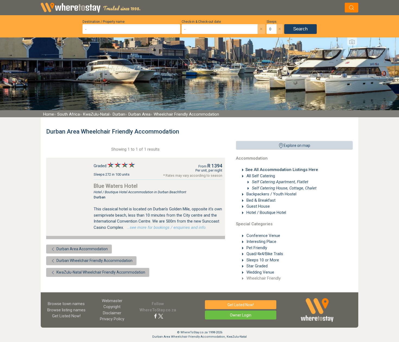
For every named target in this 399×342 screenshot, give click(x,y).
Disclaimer (112, 313)
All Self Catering (260, 175)
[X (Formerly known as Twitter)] (160, 316)
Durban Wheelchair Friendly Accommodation (94, 260)
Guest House (257, 206)
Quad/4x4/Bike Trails (264, 253)
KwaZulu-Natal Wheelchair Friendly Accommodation (100, 272)
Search (300, 28)
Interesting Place (260, 241)
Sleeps (272, 22)
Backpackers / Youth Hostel (270, 194)
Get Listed (66, 316)
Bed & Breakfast (260, 200)
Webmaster (112, 300)
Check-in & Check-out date (201, 22)
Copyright (112, 306)
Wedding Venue (259, 272)
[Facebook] (155, 316)
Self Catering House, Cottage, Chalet (283, 188)
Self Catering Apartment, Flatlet (279, 181)
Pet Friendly (256, 247)
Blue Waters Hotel (116, 186)
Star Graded (256, 266)
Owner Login (240, 315)
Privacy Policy (112, 318)
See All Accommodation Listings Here (281, 169)
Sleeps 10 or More (262, 260)
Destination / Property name (104, 22)
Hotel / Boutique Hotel (265, 212)
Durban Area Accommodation (82, 249)
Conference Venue (262, 235)
